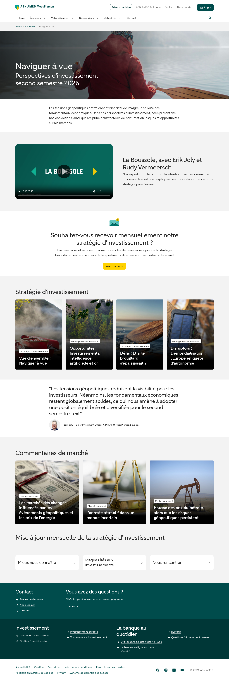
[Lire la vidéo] (64, 171)
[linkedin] (174, 670)
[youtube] (182, 670)
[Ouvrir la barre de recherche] (210, 18)
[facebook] (158, 670)
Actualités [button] (110, 18)
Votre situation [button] (60, 18)
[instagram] (166, 670)
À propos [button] (35, 18)
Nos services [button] (86, 18)
